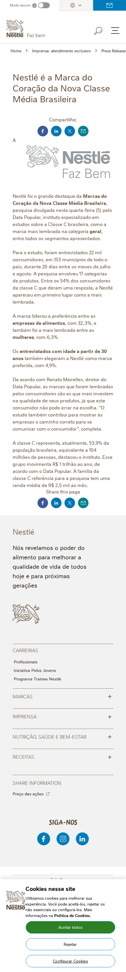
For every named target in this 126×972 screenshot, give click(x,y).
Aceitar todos (70, 927)
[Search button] (102, 29)
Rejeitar (70, 944)
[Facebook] (43, 838)
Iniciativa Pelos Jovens (35, 670)
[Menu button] (115, 30)
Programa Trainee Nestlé (37, 678)
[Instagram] (63, 838)
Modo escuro (20, 5)
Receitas (62, 756)
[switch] (44, 5)
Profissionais (26, 661)
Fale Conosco (109, 5)
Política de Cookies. (72, 915)
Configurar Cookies (70, 960)
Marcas (62, 696)
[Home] (40, 29)
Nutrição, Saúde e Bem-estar (62, 736)
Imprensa (62, 716)
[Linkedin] (82, 838)
